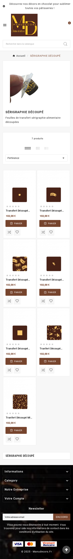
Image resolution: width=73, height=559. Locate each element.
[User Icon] (60, 25)
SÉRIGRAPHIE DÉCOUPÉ (19, 455)
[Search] (65, 44)
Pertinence (36, 158)
